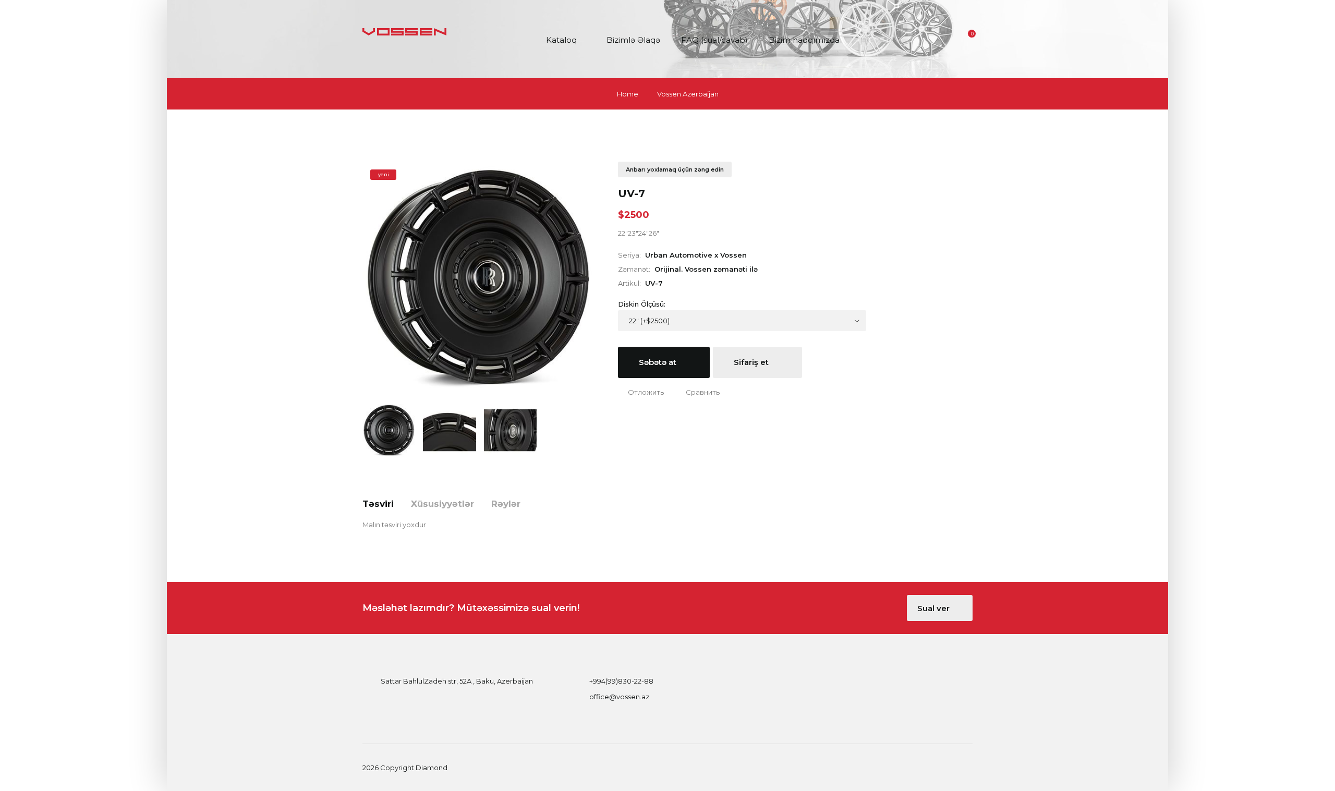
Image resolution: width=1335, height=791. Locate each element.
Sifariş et (752, 362)
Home (627, 94)
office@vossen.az (619, 696)
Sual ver (934, 608)
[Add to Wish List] (641, 392)
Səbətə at (658, 362)
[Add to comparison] (698, 392)
